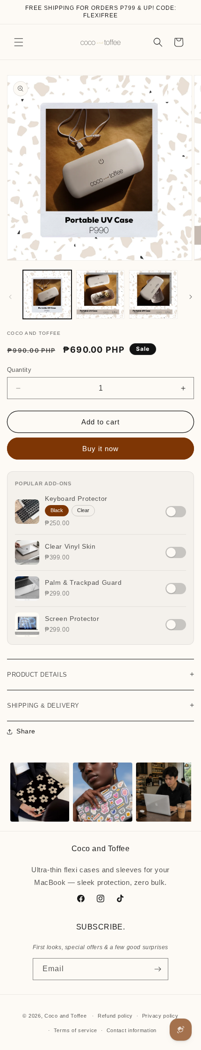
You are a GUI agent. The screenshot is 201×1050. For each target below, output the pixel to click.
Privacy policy (160, 1016)
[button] (18, 42)
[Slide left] (10, 297)
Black (56, 510)
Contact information (132, 1030)
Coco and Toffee (65, 1016)
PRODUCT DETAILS (100, 674)
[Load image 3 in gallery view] (153, 294)
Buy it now (100, 449)
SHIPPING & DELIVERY (100, 705)
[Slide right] (190, 297)
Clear (83, 510)
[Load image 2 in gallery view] (100, 294)
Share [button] (26, 731)
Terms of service (75, 1030)
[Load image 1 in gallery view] (47, 294)
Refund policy (115, 1016)
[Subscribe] (157, 969)
